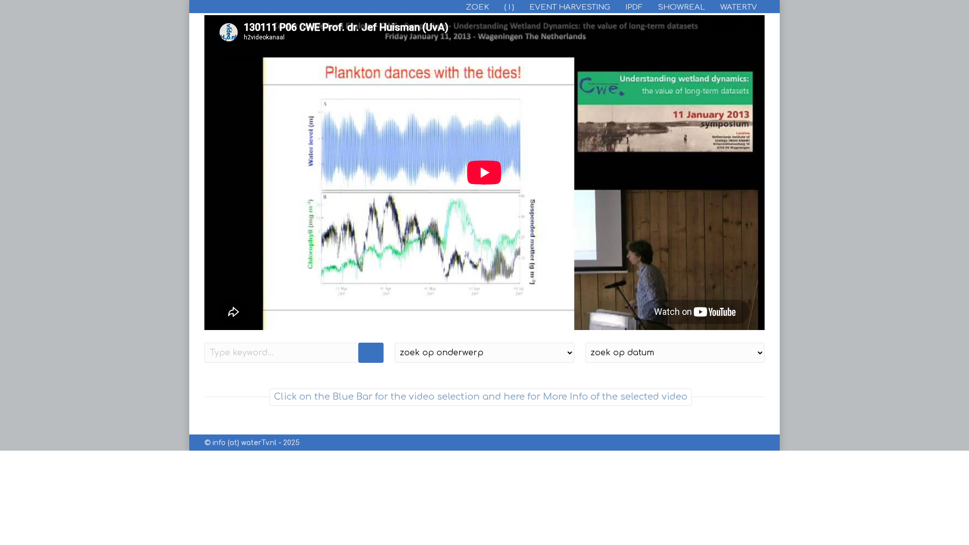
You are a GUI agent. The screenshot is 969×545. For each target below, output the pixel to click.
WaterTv (738, 7)
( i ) (509, 7)
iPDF (634, 7)
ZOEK (477, 7)
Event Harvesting (569, 7)
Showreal (681, 7)
